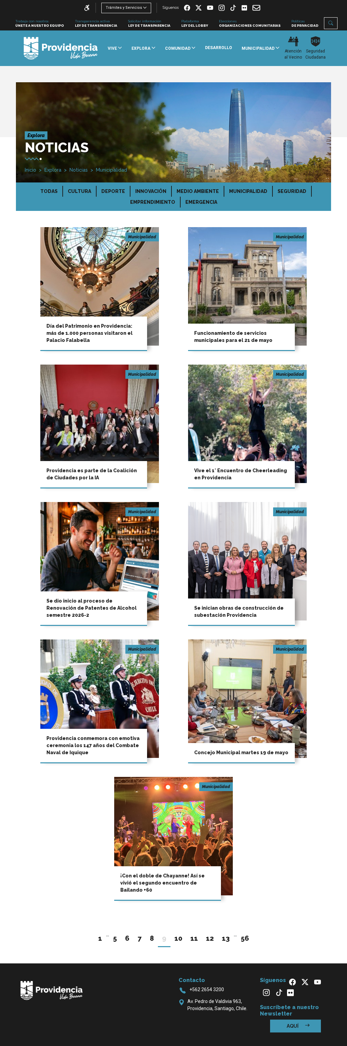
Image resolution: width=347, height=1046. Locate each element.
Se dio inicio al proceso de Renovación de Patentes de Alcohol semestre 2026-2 (91, 608)
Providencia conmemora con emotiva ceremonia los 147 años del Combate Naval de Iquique (93, 745)
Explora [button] (141, 48)
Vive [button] (113, 48)
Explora (52, 170)
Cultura (79, 191)
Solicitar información (149, 23)
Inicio (30, 170)
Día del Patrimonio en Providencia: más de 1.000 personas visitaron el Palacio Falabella (89, 333)
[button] (331, 23)
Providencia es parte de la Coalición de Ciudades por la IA (91, 474)
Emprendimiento (152, 202)
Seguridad (292, 191)
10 (178, 938)
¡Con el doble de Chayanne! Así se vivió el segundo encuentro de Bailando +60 (162, 883)
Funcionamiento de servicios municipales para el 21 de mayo (233, 336)
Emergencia (201, 202)
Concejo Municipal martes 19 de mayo (241, 752)
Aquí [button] (293, 1026)
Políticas (305, 23)
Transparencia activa (96, 23)
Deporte (113, 191)
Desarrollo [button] (218, 47)
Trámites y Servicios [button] (124, 7)
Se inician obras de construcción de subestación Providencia (239, 611)
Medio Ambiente (198, 191)
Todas (49, 191)
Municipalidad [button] (258, 48)
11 (194, 938)
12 (210, 938)
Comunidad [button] (178, 48)
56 (245, 938)
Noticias (78, 170)
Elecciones (250, 23)
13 (226, 938)
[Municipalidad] (99, 286)
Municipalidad (111, 170)
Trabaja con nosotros (39, 23)
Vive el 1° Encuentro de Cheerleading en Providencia (240, 474)
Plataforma (194, 23)
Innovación (150, 191)
